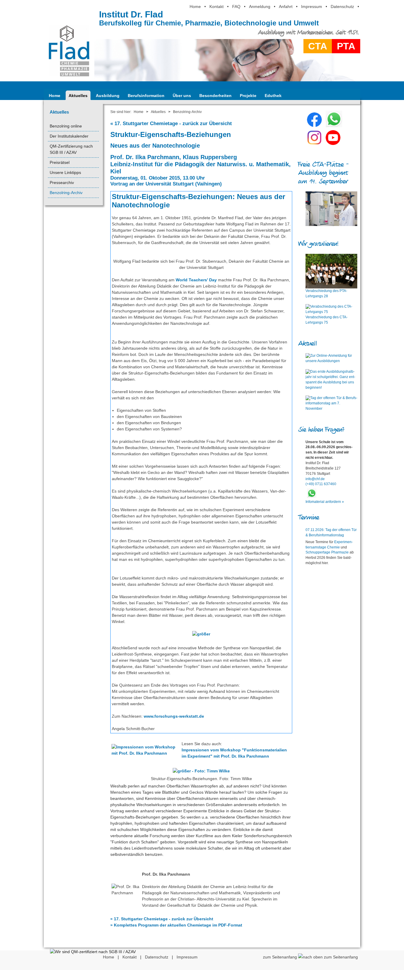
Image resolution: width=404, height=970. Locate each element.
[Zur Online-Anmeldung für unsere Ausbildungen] (331, 358)
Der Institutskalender (69, 136)
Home (195, 6)
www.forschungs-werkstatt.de (174, 716)
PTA (346, 46)
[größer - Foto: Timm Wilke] (201, 772)
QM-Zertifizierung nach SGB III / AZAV (71, 149)
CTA (317, 46)
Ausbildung (107, 95)
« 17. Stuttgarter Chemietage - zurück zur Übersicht (171, 123)
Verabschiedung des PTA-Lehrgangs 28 (326, 293)
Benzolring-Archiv (66, 192)
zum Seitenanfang (280, 957)
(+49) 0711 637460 (321, 484)
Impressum (311, 6)
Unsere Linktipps (65, 172)
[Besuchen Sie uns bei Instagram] (314, 143)
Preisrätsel (60, 162)
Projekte (248, 95)
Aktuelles (78, 95)
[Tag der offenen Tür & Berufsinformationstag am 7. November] (331, 403)
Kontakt (216, 6)
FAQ (236, 6)
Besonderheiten (215, 95)
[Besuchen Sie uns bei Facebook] (314, 126)
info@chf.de (315, 479)
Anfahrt (286, 6)
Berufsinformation (146, 95)
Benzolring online (66, 126)
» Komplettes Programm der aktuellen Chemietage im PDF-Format (176, 925)
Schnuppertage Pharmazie (327, 552)
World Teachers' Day (196, 279)
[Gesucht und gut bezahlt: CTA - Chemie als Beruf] (331, 208)
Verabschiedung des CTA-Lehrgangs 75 (327, 320)
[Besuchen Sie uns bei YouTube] (333, 143)
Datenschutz (342, 6)
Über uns (182, 95)
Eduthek (273, 95)
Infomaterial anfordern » (325, 502)
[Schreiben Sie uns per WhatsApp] (334, 126)
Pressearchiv (62, 182)
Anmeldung (259, 6)
